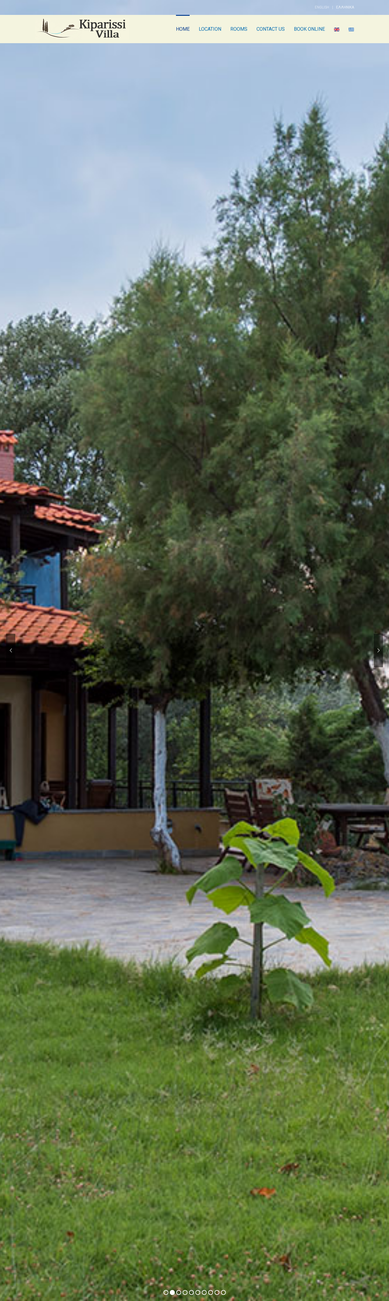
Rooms (238, 29)
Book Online (309, 29)
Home (183, 29)
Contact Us (270, 29)
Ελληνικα (345, 7)
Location (210, 29)
